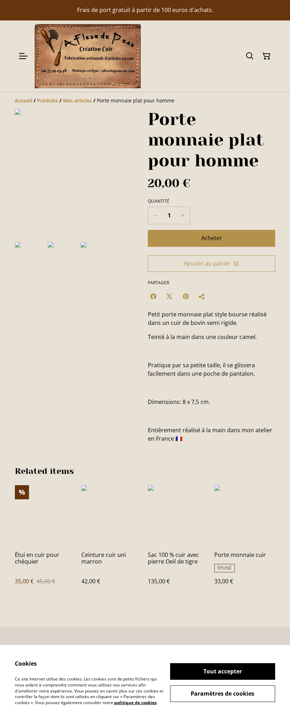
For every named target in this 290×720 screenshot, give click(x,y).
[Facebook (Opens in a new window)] (153, 296)
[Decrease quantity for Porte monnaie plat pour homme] (155, 215)
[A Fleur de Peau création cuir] (88, 56)
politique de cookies (135, 703)
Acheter (211, 238)
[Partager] (202, 296)
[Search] (249, 56)
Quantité (158, 201)
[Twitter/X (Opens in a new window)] (169, 296)
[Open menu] (23, 56)
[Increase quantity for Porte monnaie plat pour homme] (183, 215)
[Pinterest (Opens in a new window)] (185, 296)
